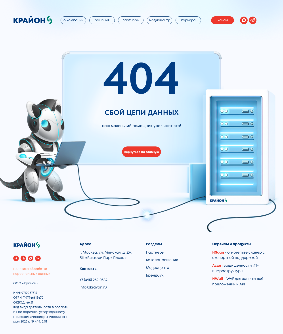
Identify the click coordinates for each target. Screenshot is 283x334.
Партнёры (155, 252)
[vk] (38, 258)
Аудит (218, 265)
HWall (217, 278)
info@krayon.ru (93, 287)
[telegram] (16, 258)
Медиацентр (157, 267)
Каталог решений (162, 260)
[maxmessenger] (30, 258)
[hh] (23, 258)
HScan (218, 252)
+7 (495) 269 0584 (93, 279)
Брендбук (154, 275)
